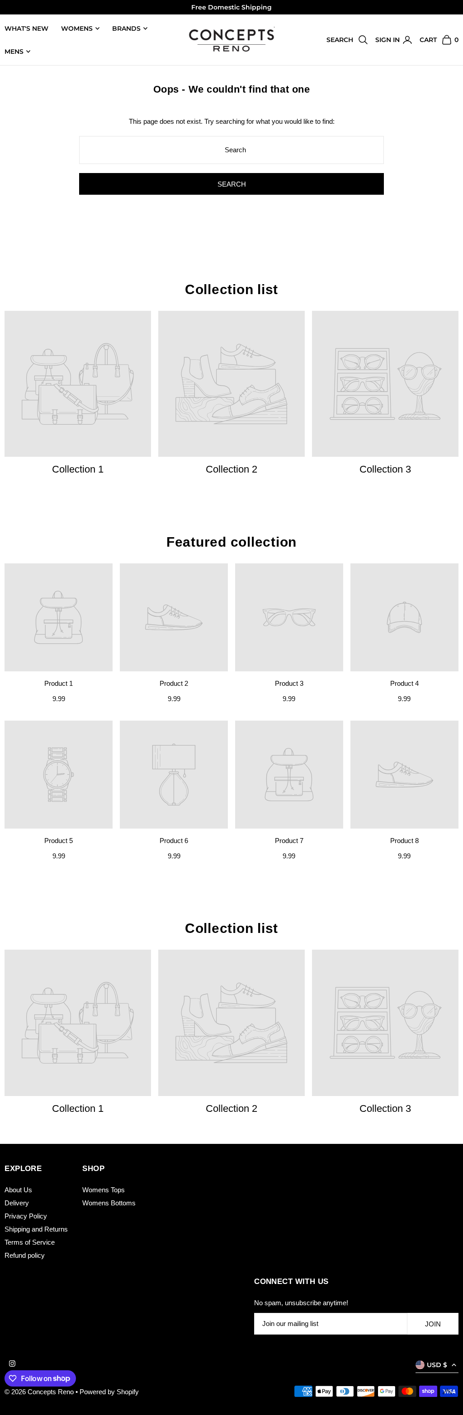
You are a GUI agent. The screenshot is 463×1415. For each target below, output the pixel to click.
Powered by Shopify (109, 1392)
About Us (18, 1190)
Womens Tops (103, 1190)
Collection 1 (78, 469)
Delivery (17, 1203)
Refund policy (25, 1255)
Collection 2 (231, 469)
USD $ (437, 1365)
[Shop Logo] (231, 40)
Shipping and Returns (36, 1229)
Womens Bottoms (109, 1203)
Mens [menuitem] (14, 51)
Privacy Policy (26, 1216)
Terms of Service (30, 1242)
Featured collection (231, 541)
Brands (126, 28)
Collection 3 (385, 469)
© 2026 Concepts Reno (40, 1392)
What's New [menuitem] (26, 28)
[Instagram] (12, 1364)
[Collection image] (78, 384)
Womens (77, 28)
